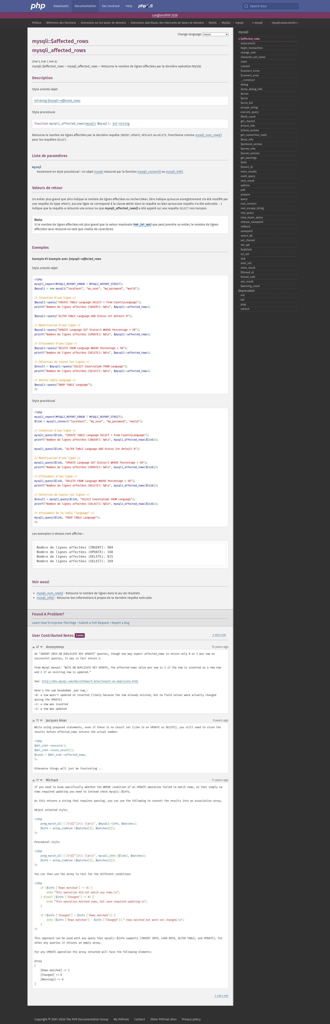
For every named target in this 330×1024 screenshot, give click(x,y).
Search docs (258, 6)
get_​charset (248, 121)
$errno (244, 93)
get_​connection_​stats (254, 135)
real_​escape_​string (252, 208)
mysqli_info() (45, 598)
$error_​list (247, 103)
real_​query (247, 212)
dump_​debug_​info (251, 89)
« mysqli (257, 22)
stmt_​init (246, 263)
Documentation (85, 6)
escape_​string (249, 107)
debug (244, 84)
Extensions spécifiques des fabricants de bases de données (167, 22)
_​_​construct (248, 80)
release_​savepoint (252, 222)
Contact (139, 1019)
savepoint (247, 231)
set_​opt (245, 245)
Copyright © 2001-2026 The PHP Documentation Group (71, 1019)
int (36, 100)
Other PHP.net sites (163, 1019)
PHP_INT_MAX (142, 224)
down (41, 647)
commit (245, 66)
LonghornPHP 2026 (165, 15)
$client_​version (250, 130)
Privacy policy (191, 1019)
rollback (245, 226)
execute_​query (250, 112)
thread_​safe (248, 277)
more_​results (249, 171)
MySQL (213, 22)
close (244, 61)
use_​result (247, 281)
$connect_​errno (250, 71)
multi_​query (248, 176)
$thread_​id (247, 272)
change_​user (248, 52)
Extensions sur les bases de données (103, 22)
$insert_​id (247, 167)
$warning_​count (250, 286)
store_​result (248, 267)
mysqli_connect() (149, 171)
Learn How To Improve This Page (54, 623)
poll (243, 190)
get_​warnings (249, 158)
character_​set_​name (253, 57)
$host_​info (247, 139)
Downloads (61, 6)
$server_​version (250, 153)
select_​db (246, 235)
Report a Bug (120, 623)
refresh (245, 309)
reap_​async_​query (252, 217)
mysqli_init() (174, 171)
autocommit (248, 43)
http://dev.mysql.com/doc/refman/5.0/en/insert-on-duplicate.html (90, 681)
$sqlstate (246, 249)
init (243, 295)
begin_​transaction (252, 48)
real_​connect (248, 203)
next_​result (247, 180)
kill (242, 300)
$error (244, 98)
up (34, 647)
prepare (245, 194)
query (244, 199)
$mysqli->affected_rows (64, 100)
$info (244, 162)
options (245, 185)
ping (243, 304)
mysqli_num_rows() (208, 135)
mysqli (239, 22)
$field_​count (248, 116)
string (43, 100)
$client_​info (248, 125)
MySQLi (226, 22)
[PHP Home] (38, 6)
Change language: (190, 34)
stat (243, 258)
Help (129, 6)
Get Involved (111, 6)
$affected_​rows (250, 38)
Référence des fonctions (61, 22)
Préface (36, 22)
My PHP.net (121, 1019)
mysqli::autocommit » (285, 22)
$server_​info (248, 148)
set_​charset (248, 240)
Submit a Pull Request (94, 623)
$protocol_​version (251, 144)
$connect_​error (250, 75)
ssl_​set (245, 254)
